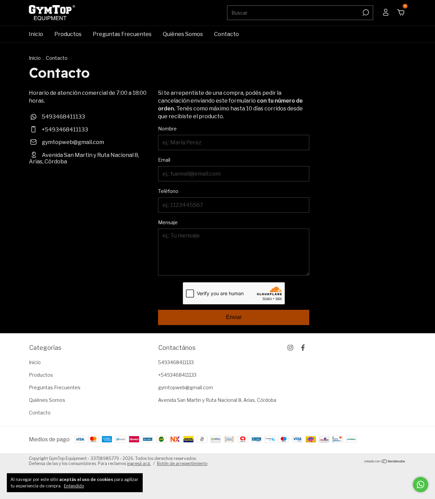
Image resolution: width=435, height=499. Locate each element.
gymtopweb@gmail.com (73, 142)
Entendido (74, 485)
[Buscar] (365, 12)
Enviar (234, 317)
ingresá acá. (139, 463)
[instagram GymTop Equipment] (290, 347)
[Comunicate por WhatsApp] (420, 484)
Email (164, 160)
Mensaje (168, 222)
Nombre (167, 128)
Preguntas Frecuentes (122, 34)
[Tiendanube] (385, 462)
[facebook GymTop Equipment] (303, 347)
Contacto (226, 34)
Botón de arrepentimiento (182, 463)
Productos (68, 34)
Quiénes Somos (183, 34)
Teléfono (168, 191)
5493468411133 (63, 116)
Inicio (36, 34)
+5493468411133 (64, 129)
